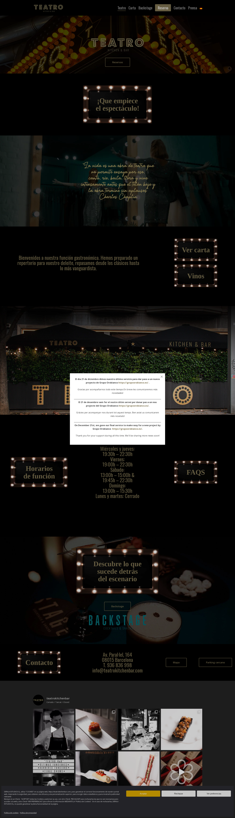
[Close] (162, 377)
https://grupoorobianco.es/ (133, 382)
